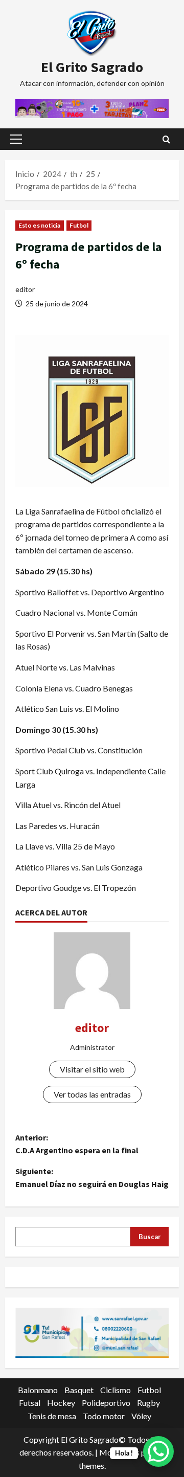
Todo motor (104, 1416)
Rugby (148, 1402)
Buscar (150, 1237)
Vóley (141, 1416)
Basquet (79, 1390)
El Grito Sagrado (92, 67)
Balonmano (38, 1390)
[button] (16, 139)
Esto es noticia (39, 225)
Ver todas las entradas (92, 1094)
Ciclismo (115, 1390)
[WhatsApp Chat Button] (158, 1451)
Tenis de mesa (52, 1416)
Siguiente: (92, 1178)
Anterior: (77, 1144)
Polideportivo (106, 1402)
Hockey (61, 1402)
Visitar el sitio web (92, 1069)
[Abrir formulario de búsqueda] (166, 139)
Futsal (29, 1402)
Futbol (79, 225)
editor (25, 289)
